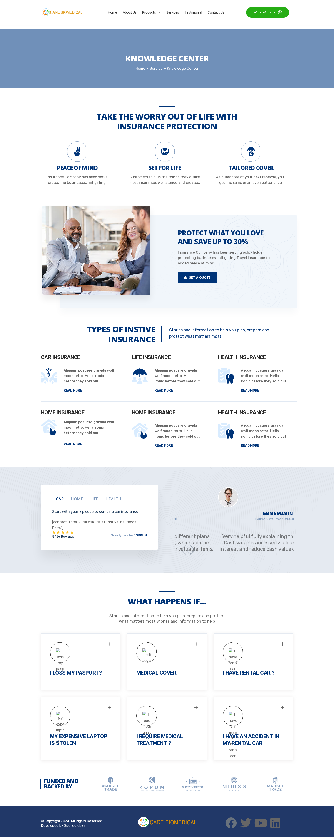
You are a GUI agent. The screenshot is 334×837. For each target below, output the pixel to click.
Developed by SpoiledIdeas (63, 825)
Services (172, 12)
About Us (130, 12)
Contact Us (216, 12)
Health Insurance (242, 357)
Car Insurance (60, 357)
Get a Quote (199, 277)
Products (149, 12)
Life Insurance (151, 357)
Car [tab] (59, 499)
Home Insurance (62, 412)
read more (73, 390)
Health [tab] (113, 499)
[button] (190, 550)
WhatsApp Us (264, 12)
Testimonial (193, 12)
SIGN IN (141, 535)
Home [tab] (77, 499)
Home (112, 12)
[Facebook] (231, 823)
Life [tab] (94, 499)
